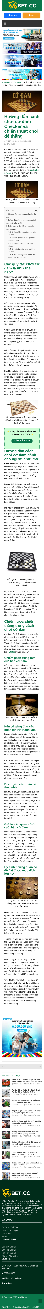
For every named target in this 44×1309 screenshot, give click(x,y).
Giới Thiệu (6, 1307)
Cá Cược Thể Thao (10, 1227)
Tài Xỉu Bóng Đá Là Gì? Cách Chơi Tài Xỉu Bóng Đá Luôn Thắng (26, 1091)
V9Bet (12, 652)
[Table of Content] (36, 210)
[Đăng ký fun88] (22, 1037)
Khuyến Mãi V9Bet (10, 1256)
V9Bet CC (10, 141)
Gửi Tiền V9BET (9, 1250)
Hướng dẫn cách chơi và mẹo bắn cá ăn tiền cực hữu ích (27, 1164)
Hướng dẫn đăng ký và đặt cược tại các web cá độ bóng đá (26, 1143)
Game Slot (6, 1233)
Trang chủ (6, 82)
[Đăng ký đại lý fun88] (22, 35)
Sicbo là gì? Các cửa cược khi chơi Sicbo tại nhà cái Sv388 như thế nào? (27, 1080)
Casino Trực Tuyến (10, 1230)
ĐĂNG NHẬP (13, 15)
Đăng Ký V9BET (9, 1247)
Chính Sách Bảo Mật (22, 1307)
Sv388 (4, 1236)
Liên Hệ (35, 1307)
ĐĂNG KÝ (31, 15)
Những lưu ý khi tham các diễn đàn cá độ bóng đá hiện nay (26, 1101)
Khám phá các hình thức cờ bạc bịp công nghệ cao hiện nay (26, 1122)
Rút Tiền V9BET (9, 1253)
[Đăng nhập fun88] (22, 74)
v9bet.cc (23, 1297)
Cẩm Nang (16, 82)
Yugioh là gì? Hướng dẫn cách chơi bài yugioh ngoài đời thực (26, 1112)
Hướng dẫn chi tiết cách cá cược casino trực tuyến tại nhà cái (25, 1133)
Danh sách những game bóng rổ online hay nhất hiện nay (25, 1174)
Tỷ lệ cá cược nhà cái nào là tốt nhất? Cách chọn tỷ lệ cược (24, 1153)
